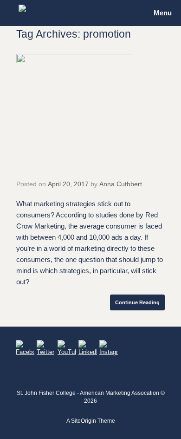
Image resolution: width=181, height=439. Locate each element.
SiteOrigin (83, 421)
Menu (163, 13)
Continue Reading (137, 302)
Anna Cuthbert (120, 184)
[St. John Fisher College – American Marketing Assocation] (22, 8)
